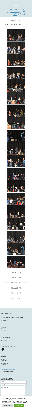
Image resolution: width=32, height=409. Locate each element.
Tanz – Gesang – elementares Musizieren (13, 317)
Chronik (5, 330)
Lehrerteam (5, 342)
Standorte (5, 320)
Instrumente (6, 316)
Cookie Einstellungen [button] (7, 405)
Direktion (5, 340)
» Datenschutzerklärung (7, 371)
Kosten (4, 319)
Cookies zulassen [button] (19, 405)
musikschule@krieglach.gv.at (8, 369)
